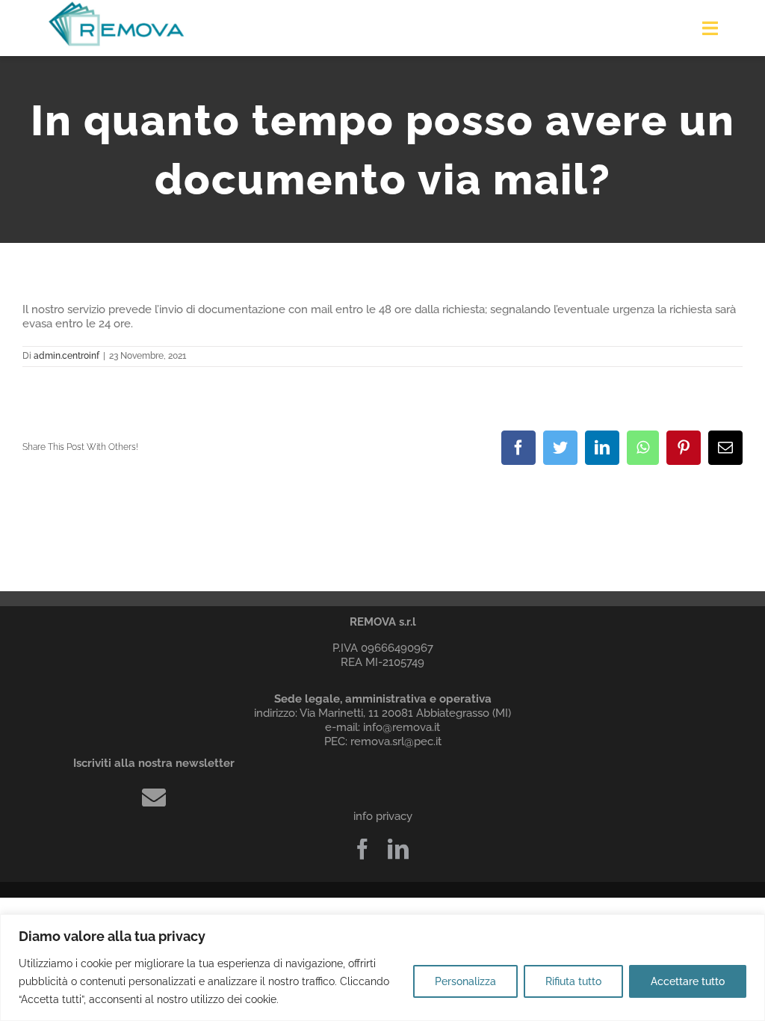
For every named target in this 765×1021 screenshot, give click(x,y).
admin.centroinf (66, 356)
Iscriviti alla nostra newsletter (154, 763)
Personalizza (465, 981)
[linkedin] (398, 849)
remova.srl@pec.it (396, 741)
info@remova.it (401, 727)
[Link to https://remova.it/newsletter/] (154, 797)
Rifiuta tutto (573, 981)
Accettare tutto (688, 981)
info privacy (382, 816)
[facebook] (362, 849)
